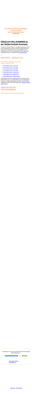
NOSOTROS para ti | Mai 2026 (10, 70)
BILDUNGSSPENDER (11, 355)
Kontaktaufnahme (23, 52)
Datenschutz (19, 388)
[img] (16, 4)
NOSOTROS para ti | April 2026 (11, 72)
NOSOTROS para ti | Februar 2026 (11, 76)
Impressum (12, 388)
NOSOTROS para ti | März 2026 (11, 74)
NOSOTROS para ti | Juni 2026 (10, 67)
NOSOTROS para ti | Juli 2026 (10, 65)
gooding (25, 355)
